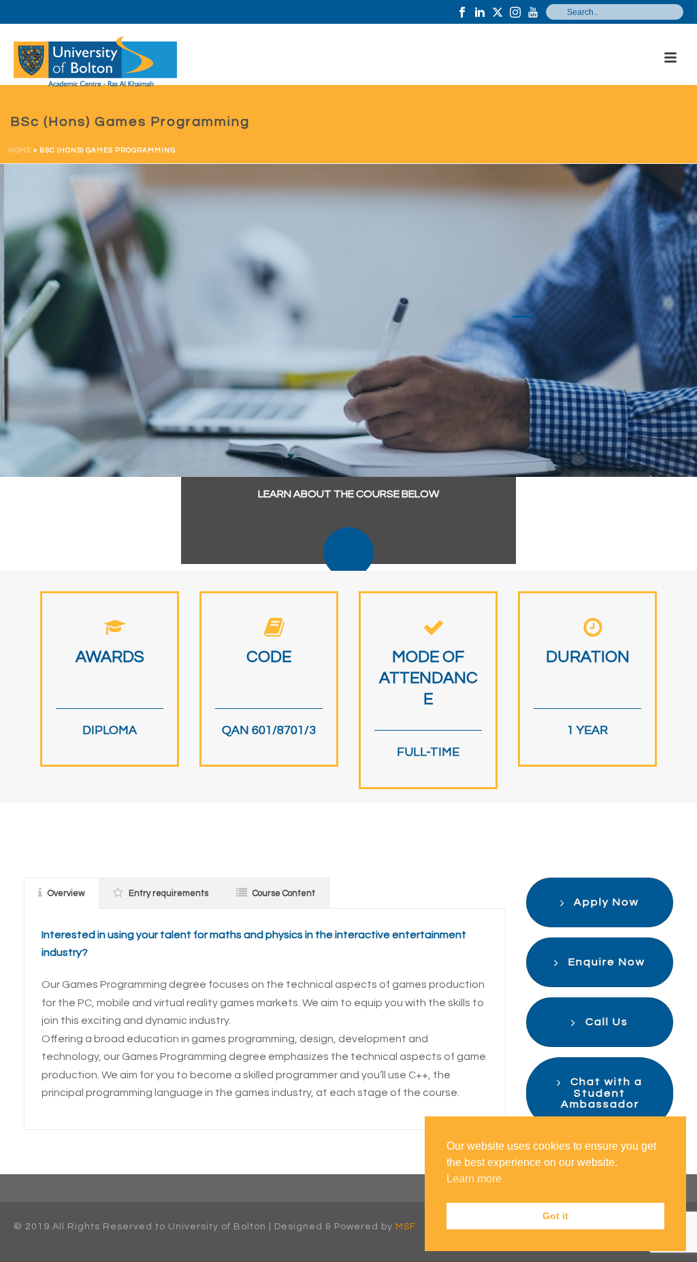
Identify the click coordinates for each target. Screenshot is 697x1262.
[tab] (61, 893)
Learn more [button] (474, 1178)
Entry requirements (168, 893)
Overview (66, 893)
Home (19, 150)
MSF (405, 1226)
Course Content (284, 893)
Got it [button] (555, 1215)
